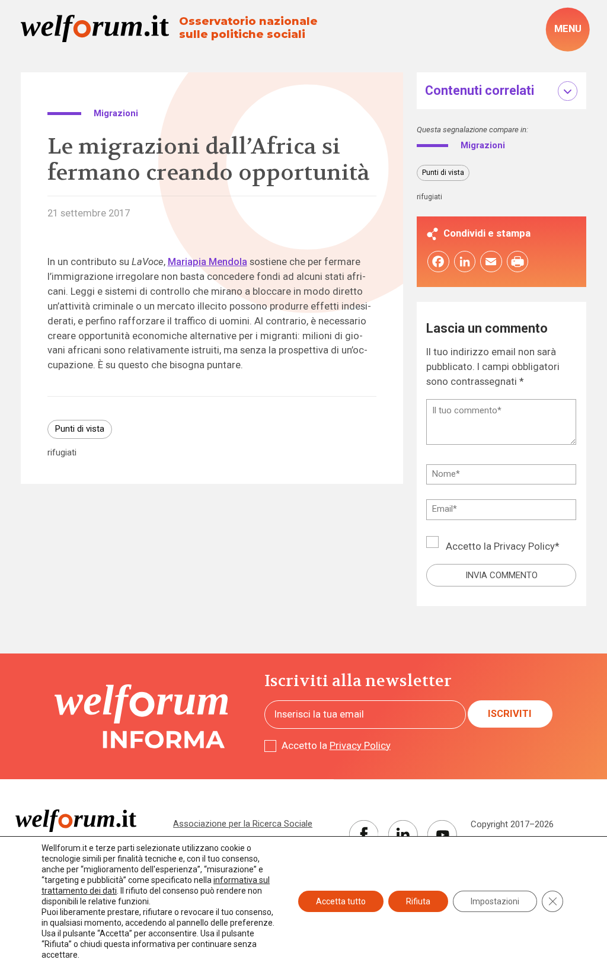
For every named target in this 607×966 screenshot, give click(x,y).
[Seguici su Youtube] (442, 835)
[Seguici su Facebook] (364, 835)
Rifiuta (418, 901)
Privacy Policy (524, 546)
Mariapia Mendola (207, 261)
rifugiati (61, 452)
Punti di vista (79, 428)
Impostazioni (495, 901)
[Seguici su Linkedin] (403, 835)
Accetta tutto (341, 901)
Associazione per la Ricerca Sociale (242, 823)
